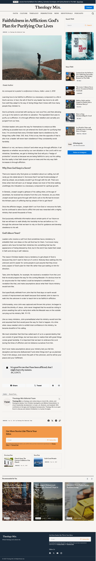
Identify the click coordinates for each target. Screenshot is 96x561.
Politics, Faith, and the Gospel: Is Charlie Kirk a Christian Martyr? (84, 102)
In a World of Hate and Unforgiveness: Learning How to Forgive (84, 129)
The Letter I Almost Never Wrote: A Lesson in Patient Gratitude (84, 88)
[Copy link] (60, 421)
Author (5, 394)
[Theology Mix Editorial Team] (7, 402)
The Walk (16, 1)
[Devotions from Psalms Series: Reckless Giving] (79, 501)
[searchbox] (75, 25)
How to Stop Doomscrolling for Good (84, 115)
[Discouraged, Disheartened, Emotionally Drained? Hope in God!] (47, 501)
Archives (5, 32)
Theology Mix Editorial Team (24, 398)
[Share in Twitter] (52, 421)
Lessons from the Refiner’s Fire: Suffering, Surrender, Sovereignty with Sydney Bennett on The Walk (47, 2)
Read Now (80, 2)
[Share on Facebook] (48, 421)
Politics (79, 106)
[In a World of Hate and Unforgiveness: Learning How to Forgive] (70, 131)
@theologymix (78, 143)
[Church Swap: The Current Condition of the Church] (17, 460)
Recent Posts (12, 394)
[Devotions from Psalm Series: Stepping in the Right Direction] (16, 501)
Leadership (79, 93)
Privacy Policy (60, 544)
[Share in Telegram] (56, 421)
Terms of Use (15, 445)
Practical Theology (81, 133)
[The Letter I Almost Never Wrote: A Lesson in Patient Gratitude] (70, 90)
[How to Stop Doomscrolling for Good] (70, 117)
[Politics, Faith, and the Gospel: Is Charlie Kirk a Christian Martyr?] (70, 104)
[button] (93, 13)
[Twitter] (59, 399)
